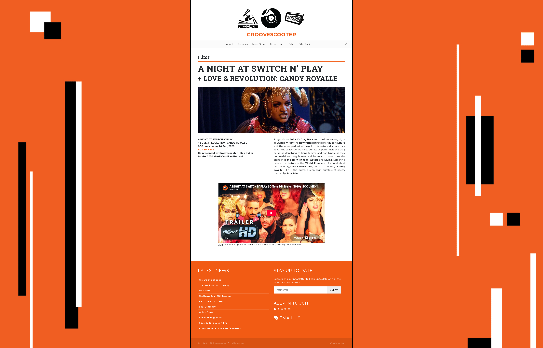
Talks (291, 44)
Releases (243, 44)
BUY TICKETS (206, 149)
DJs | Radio (305, 44)
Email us (289, 318)
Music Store (259, 44)
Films (273, 44)
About (229, 44)
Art (282, 44)
